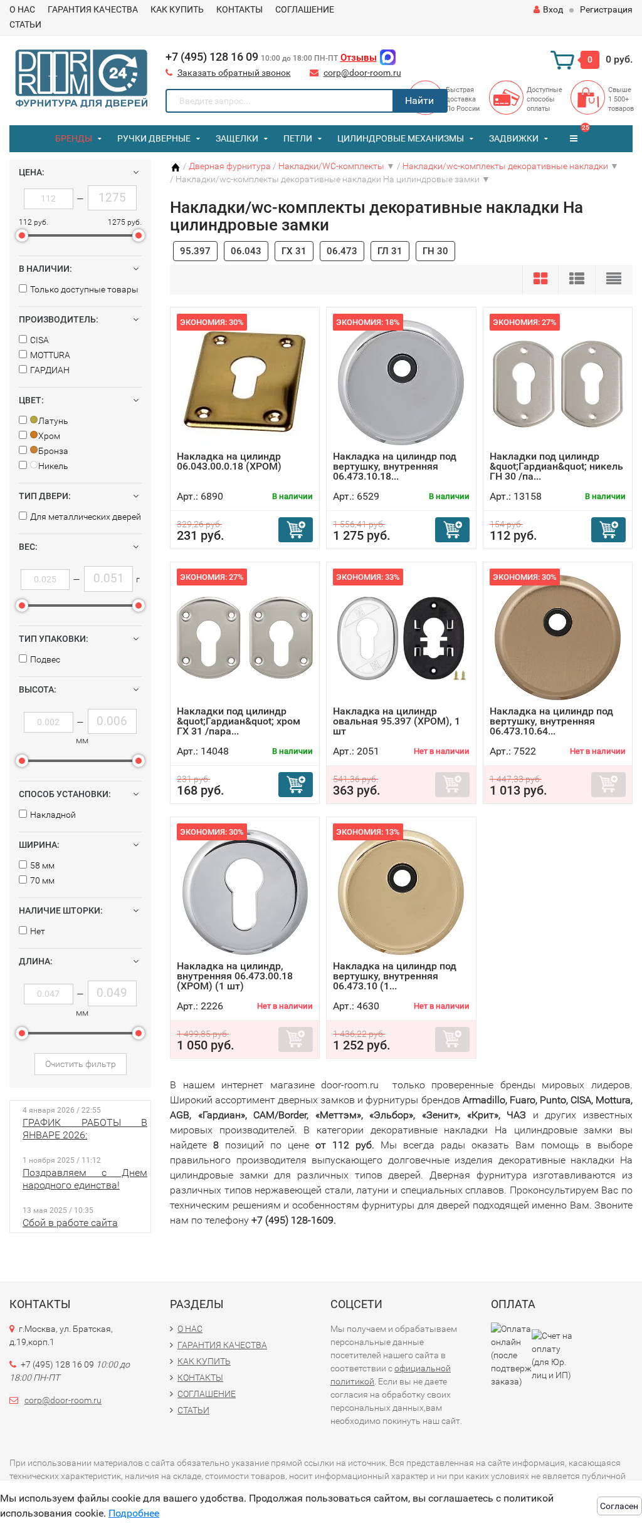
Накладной (53, 815)
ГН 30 (435, 251)
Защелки (237, 138)
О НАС (22, 9)
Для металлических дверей (85, 517)
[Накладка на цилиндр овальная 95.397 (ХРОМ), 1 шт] (401, 637)
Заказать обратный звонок (234, 73)
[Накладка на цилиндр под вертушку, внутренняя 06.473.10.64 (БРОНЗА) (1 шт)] (558, 637)
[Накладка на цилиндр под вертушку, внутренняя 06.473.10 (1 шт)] (401, 892)
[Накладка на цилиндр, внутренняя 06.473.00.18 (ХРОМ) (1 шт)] (245, 892)
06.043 (246, 251)
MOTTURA (50, 355)
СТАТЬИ (25, 24)
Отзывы (358, 57)
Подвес (45, 659)
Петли (297, 138)
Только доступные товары (84, 289)
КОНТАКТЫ (239, 9)
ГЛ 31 (390, 251)
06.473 (342, 251)
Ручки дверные (154, 138)
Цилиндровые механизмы (400, 138)
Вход (553, 9)
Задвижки (514, 138)
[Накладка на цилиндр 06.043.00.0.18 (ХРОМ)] (245, 382)
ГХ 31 (294, 251)
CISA (39, 340)
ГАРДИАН (50, 370)
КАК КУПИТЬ (177, 9)
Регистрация (606, 9)
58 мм (42, 865)
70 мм (42, 880)
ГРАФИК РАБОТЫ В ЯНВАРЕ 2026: (85, 1128)
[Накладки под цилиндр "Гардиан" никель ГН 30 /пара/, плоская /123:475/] (558, 382)
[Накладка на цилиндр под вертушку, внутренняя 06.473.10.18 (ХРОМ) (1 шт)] (401, 382)
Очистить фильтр (80, 1064)
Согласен (619, 1506)
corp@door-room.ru (362, 73)
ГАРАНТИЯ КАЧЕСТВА (93, 9)
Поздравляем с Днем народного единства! (85, 1179)
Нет (37, 931)
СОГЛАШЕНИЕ (304, 9)
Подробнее (133, 1513)
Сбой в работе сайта (70, 1223)
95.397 (195, 251)
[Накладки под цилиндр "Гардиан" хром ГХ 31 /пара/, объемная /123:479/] (245, 637)
